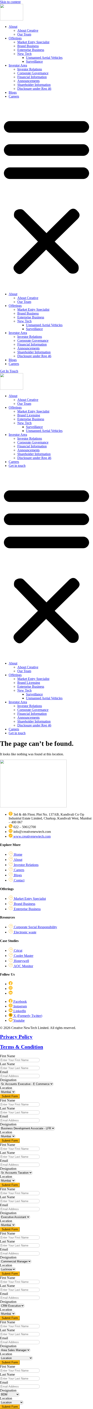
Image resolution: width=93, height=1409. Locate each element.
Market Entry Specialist (33, 42)
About (13, 26)
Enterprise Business (30, 50)
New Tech (24, 54)
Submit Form (10, 1096)
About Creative (27, 30)
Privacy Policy (16, 1037)
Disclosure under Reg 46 (34, 88)
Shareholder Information (34, 85)
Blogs (13, 92)
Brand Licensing (28, 415)
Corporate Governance (32, 73)
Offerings (15, 38)
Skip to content (10, 2)
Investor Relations (29, 69)
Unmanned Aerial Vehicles (44, 57)
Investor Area (18, 65)
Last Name (7, 1064)
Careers (14, 96)
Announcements (28, 81)
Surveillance (34, 61)
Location (6, 1088)
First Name (7, 1056)
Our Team (24, 34)
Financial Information (32, 77)
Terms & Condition (21, 1047)
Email (4, 1072)
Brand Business (28, 46)
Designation (8, 1080)
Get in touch (17, 465)
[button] (46, 195)
